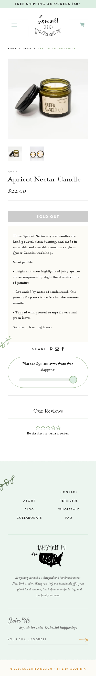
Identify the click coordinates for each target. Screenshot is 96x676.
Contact (68, 492)
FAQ (69, 518)
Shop (27, 49)
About (29, 501)
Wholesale (68, 509)
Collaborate (29, 518)
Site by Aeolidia (71, 669)
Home (12, 49)
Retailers (69, 501)
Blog (29, 509)
